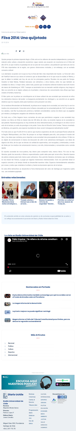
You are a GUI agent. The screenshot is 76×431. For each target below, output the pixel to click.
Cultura (10, 349)
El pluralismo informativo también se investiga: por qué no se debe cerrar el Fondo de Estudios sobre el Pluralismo (41, 296)
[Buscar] (45, 27)
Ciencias (43, 402)
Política (10, 346)
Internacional (12, 355)
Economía (44, 411)
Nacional (11, 343)
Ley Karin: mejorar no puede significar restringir (31, 311)
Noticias (31, 394)
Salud (43, 422)
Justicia (43, 419)
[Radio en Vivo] (37, 27)
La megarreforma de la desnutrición (27, 303)
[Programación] (41, 27)
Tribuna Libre (33, 405)
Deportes (11, 352)
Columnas (32, 397)
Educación (44, 408)
